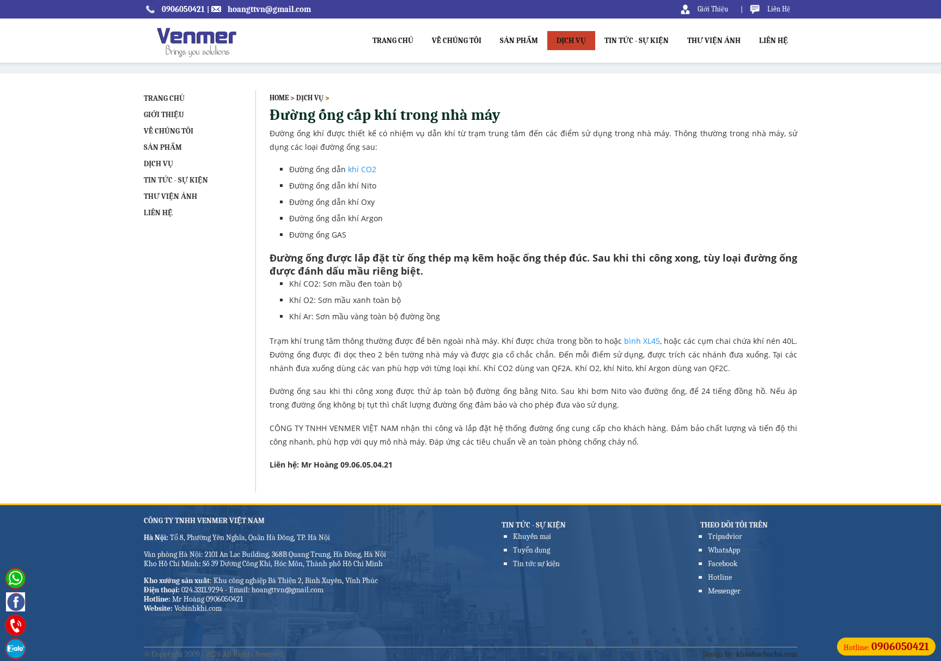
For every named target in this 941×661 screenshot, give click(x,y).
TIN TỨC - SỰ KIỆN (636, 40)
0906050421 (183, 9)
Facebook (722, 563)
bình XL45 (642, 341)
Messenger (724, 591)
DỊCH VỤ (571, 40)
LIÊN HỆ (773, 40)
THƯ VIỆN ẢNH (714, 40)
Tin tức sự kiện (536, 563)
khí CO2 (362, 169)
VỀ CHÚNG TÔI (456, 40)
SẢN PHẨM (519, 40)
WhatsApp (724, 550)
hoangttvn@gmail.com (269, 9)
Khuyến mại (532, 536)
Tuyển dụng (531, 550)
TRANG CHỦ (392, 40)
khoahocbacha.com (766, 654)
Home (279, 98)
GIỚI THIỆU (164, 114)
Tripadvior (725, 536)
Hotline (720, 577)
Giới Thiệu (713, 9)
